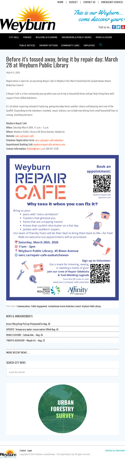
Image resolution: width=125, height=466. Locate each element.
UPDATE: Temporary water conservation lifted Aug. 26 (32, 329)
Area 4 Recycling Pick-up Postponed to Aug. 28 (28, 323)
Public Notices (27, 45)
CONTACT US (89, 2)
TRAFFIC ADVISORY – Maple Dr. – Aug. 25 (25, 340)
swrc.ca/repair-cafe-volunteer (49, 140)
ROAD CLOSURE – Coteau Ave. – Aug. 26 (24, 334)
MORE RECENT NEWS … (17, 352)
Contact (23, 450)
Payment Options (48, 45)
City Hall (14, 37)
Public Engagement (39, 306)
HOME (60, 2)
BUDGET (73, 2)
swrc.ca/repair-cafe (24, 135)
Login (29, 450)
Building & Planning (46, 37)
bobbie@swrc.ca (35, 148)
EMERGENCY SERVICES (112, 2)
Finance (27, 37)
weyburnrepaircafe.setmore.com (49, 144)
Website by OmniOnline (115, 450)
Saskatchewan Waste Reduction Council (64, 306)
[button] (100, 45)
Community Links (70, 45)
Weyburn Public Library (91, 306)
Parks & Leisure (104, 37)
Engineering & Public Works (76, 37)
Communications (23, 306)
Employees (89, 45)
